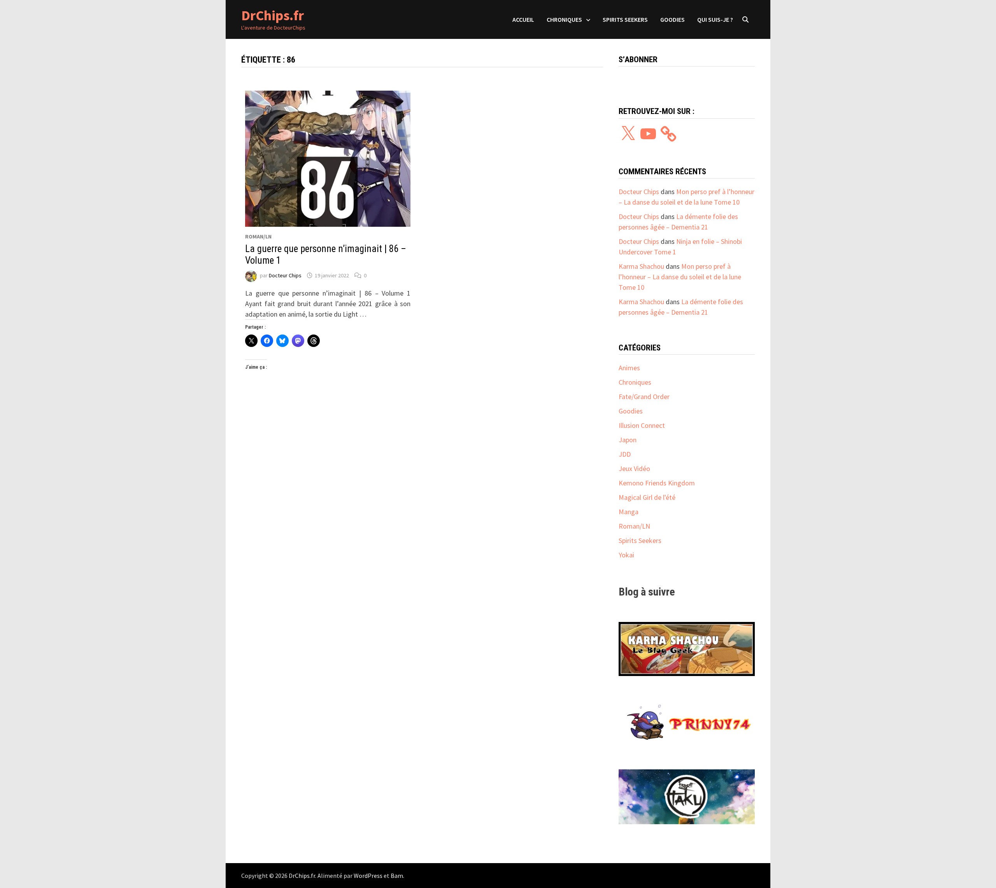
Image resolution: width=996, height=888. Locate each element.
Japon (628, 439)
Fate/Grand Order (644, 396)
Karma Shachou (641, 266)
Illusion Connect (642, 425)
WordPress (368, 875)
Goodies (672, 19)
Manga (628, 511)
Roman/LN (258, 236)
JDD (625, 454)
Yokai (626, 554)
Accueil (523, 19)
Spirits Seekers (625, 19)
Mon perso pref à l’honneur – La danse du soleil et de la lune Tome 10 (680, 277)
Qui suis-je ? (715, 19)
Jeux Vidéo (634, 468)
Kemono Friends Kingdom (657, 482)
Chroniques (564, 19)
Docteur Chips (285, 275)
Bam (397, 875)
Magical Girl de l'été (647, 497)
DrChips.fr (272, 15)
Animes (629, 367)
